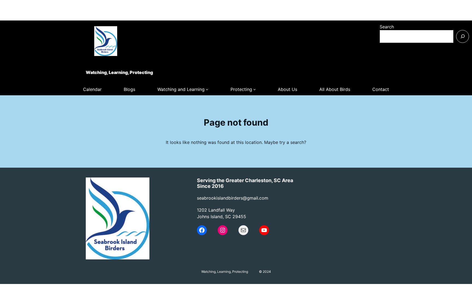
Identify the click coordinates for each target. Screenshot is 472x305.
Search (387, 26)
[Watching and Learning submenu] (207, 89)
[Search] (462, 36)
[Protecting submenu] (254, 89)
